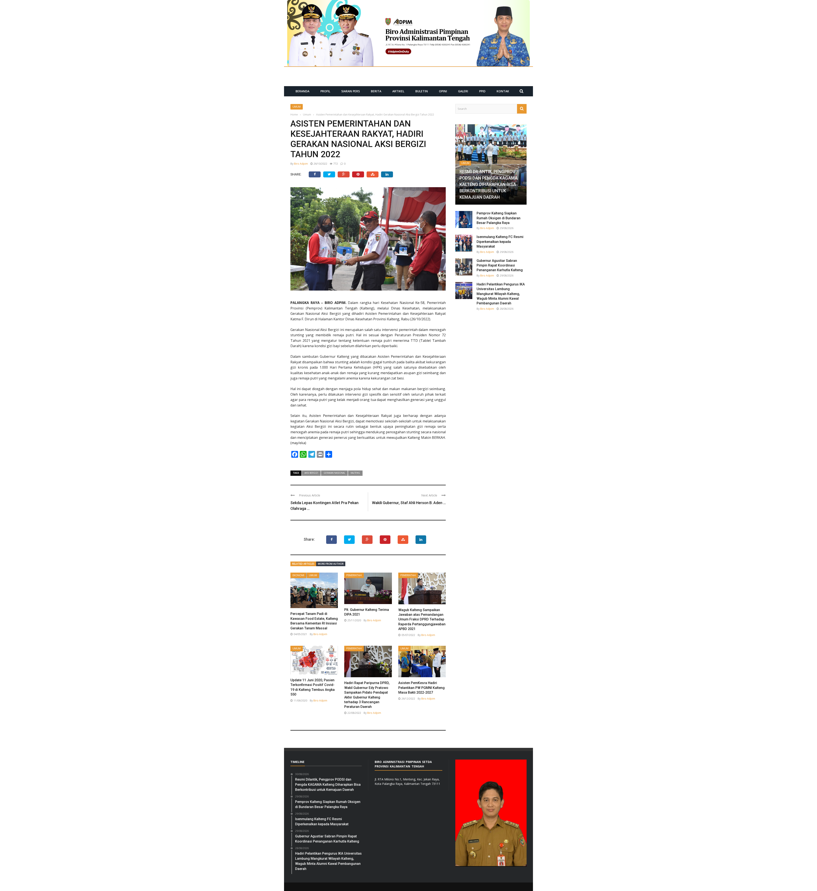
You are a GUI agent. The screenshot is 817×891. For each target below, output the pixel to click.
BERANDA (302, 91)
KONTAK (503, 91)
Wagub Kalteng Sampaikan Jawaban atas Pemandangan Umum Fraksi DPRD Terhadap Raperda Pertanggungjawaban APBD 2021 (422, 619)
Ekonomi (298, 575)
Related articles (303, 564)
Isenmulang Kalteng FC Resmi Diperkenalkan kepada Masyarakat (500, 241)
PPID (482, 91)
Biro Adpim (301, 163)
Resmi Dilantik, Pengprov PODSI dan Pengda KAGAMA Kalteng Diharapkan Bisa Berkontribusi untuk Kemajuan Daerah (489, 184)
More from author (331, 564)
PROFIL (325, 91)
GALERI (463, 91)
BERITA (376, 91)
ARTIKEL (398, 91)
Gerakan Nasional (334, 472)
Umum (297, 106)
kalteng (355, 472)
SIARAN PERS (350, 91)
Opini (443, 91)
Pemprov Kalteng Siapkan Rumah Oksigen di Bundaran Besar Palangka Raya (498, 218)
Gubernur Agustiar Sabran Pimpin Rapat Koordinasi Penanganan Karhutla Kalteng (500, 265)
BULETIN (421, 91)
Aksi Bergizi (311, 472)
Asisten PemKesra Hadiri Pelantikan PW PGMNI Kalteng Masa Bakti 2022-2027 (421, 687)
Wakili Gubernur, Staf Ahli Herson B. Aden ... (409, 502)
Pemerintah (354, 575)
